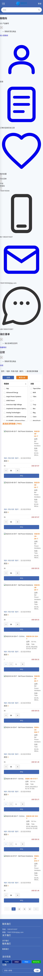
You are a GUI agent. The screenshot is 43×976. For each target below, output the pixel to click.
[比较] (1, 181)
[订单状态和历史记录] (21, 125)
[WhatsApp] (21, 327)
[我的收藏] (21, 171)
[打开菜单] (3, 3)
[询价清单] (1, 176)
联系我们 (5, 949)
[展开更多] (6, 664)
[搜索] (39, 9)
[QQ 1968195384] (1, 188)
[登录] (21, 79)
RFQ (21, 476)
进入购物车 (4, 35)
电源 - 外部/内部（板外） (12, 458)
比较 (1, 365)
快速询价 (3, 347)
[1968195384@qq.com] (21, 281)
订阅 (37, 971)
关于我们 (5, 941)
